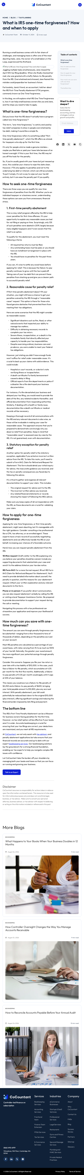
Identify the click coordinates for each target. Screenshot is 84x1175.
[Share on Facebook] (57, 144)
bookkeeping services (18, 743)
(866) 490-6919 (9, 1148)
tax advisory (42, 734)
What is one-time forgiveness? (66, 61)
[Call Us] (3, 5)
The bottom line (65, 88)
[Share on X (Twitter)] (69, 144)
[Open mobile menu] (80, 5)
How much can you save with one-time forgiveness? (68, 82)
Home (5, 18)
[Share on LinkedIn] (63, 144)
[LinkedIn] (11, 1159)
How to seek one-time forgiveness (67, 68)
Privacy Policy (60, 1171)
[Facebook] (6, 1159)
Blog (13, 18)
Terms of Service (74, 1171)
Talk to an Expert (11, 772)
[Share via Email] (74, 144)
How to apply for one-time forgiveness (67, 74)
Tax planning (24, 18)
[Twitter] (17, 1159)
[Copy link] (80, 144)
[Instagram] (23, 1159)
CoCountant (10, 734)
